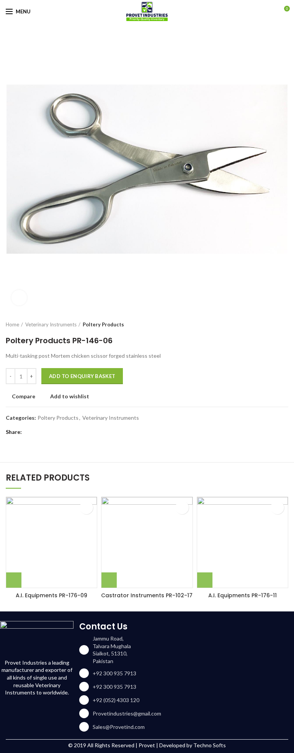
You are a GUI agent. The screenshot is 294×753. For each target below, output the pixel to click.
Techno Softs (209, 745)
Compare (23, 396)
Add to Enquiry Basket (82, 376)
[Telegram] (68, 432)
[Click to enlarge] (19, 297)
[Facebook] (29, 432)
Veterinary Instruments (51, 324)
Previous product (269, 324)
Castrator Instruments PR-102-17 (147, 595)
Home (12, 324)
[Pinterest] (49, 432)
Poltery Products (103, 324)
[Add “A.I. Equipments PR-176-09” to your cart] (13, 580)
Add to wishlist (69, 396)
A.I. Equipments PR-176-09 (51, 595)
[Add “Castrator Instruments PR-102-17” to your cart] (109, 580)
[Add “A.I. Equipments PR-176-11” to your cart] (204, 580)
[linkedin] (58, 432)
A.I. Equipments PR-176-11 (242, 595)
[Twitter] (39, 432)
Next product (284, 324)
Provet (147, 745)
